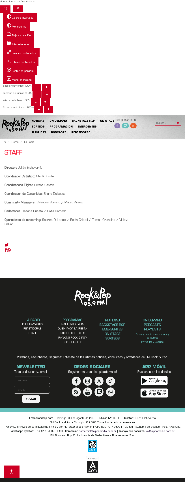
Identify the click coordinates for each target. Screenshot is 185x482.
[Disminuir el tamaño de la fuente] (37, 94)
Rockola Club (72, 342)
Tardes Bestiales (72, 333)
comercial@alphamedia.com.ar (97, 431)
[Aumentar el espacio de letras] (48, 109)
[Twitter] (7, 245)
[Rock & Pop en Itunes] (154, 393)
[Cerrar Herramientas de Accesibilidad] (18, 8)
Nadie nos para (72, 324)
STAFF (33, 333)
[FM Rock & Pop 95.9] (14, 124)
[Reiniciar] (5, 9)
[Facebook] (6, 251)
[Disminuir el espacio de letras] (38, 109)
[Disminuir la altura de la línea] (35, 102)
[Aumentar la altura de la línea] (45, 102)
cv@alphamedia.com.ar (160, 431)
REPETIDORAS (32, 328)
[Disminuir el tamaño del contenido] (36, 87)
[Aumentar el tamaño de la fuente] (46, 94)
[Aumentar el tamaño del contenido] (46, 87)
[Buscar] (178, 122)
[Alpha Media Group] (92, 465)
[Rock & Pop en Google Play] (154, 380)
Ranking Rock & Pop (72, 338)
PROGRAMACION (32, 324)
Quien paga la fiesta (72, 328)
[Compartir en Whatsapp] (9, 250)
